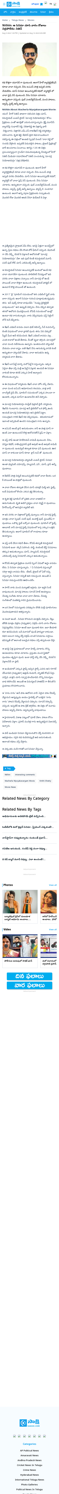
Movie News (10, 787)
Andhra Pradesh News (30, 1460)
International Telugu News (29, 1480)
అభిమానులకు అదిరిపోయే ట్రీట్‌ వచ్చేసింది (28, 816)
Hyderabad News (29, 1475)
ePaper (35, 4)
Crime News (29, 1470)
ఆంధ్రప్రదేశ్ (23, 12)
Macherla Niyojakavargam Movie (20, 781)
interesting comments (25, 775)
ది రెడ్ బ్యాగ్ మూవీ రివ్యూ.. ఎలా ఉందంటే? (29, 859)
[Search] (41, 4)
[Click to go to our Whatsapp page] (19, 1436)
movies (31, 20)
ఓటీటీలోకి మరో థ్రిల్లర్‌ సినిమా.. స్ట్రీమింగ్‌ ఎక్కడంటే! (29, 827)
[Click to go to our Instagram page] (29, 1436)
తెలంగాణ (33, 12)
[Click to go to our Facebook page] (14, 1436)
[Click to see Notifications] (55, 4)
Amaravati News (30, 1455)
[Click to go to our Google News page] (44, 1436)
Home (5, 20)
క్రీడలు (51, 12)
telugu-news (17, 20)
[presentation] (6, 901)
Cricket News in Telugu (29, 1465)
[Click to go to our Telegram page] (39, 1436)
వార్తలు (13, 12)
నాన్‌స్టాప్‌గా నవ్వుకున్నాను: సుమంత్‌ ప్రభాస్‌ (28, 838)
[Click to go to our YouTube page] (34, 1436)
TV (50, 4)
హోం (5, 12)
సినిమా (43, 12)
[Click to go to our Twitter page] (24, 1436)
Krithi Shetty (45, 781)
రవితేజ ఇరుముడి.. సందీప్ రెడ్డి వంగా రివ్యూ (28, 848)
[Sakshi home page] (29, 1423)
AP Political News (29, 1450)
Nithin (7, 775)
